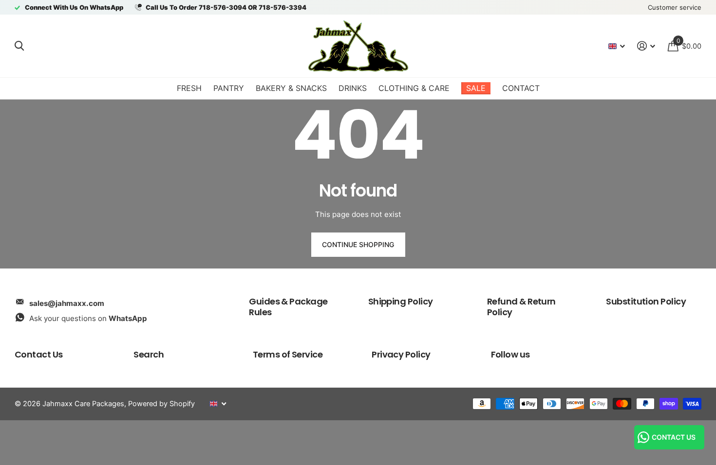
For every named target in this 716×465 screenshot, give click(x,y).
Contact (521, 88)
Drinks (353, 88)
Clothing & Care (414, 88)
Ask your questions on (88, 318)
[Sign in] (646, 46)
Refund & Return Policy (521, 306)
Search (148, 354)
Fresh (189, 88)
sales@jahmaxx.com (66, 303)
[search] (19, 46)
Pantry (228, 88)
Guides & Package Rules (288, 306)
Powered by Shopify (161, 403)
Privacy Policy (401, 354)
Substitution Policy (646, 301)
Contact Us (39, 354)
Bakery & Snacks (291, 88)
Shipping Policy (400, 301)
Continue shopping (358, 244)
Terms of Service (287, 354)
